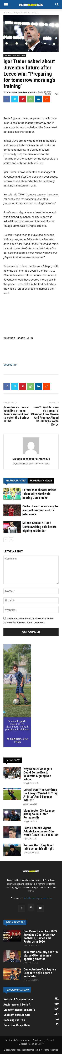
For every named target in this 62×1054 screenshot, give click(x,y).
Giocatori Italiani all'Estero (25, 12)
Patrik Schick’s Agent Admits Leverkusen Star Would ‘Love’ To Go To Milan (40, 831)
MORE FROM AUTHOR (41, 480)
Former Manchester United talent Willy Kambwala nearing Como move (39, 493)
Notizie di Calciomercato (18, 1040)
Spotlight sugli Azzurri (43, 1040)
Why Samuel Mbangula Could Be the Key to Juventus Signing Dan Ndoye (37, 774)
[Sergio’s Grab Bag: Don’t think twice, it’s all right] (12, 850)
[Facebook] (6, 99)
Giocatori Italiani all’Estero (31, 1043)
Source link (10, 364)
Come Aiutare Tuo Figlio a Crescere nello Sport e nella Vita (39, 973)
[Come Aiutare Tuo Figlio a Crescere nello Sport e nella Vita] (12, 974)
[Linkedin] (38, 99)
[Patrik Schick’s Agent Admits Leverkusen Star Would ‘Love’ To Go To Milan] (12, 832)
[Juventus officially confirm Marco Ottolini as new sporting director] (12, 956)
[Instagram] (31, 907)
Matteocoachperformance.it (21, 92)
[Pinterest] (22, 99)
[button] (57, 4)
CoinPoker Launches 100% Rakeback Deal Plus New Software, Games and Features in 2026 (40, 936)
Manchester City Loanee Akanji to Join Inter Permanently (39, 814)
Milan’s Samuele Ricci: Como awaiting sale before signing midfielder (39, 527)
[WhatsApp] (30, 99)
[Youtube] (40, 908)
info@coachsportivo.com (38, 898)
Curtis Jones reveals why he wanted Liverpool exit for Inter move (40, 510)
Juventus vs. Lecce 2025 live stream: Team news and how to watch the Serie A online (16, 414)
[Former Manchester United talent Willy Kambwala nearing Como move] (12, 494)
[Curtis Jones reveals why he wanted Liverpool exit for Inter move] (12, 510)
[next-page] (11, 539)
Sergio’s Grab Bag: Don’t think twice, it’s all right (38, 846)
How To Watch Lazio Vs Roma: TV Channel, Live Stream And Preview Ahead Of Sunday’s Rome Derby (45, 416)
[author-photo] (31, 453)
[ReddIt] (46, 99)
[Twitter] (14, 99)
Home (6, 12)
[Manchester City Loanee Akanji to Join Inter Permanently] (12, 815)
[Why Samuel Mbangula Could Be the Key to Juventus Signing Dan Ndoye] (12, 773)
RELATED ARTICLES (15, 480)
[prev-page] (5, 539)
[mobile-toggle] (5, 4)
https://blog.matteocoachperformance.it (31, 463)
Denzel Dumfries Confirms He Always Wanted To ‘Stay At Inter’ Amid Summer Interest (40, 795)
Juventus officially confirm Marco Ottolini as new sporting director (40, 955)
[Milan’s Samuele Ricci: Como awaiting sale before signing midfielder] (12, 527)
